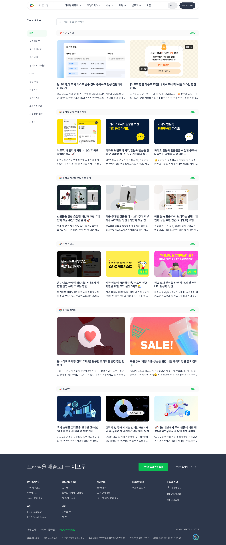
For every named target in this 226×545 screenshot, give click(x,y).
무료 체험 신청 (187, 5)
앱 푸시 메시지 (68, 498)
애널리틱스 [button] (92, 5)
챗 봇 (64, 517)
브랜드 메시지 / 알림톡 (72, 493)
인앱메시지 (32, 493)
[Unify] (39, 5)
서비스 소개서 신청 (183, 466)
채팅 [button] (121, 5)
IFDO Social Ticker (36, 517)
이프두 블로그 (138, 487)
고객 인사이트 (103, 493)
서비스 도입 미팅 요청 (153, 466)
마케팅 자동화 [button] (71, 5)
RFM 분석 (101, 487)
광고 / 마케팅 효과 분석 (108, 498)
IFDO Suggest (34, 512)
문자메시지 (67, 487)
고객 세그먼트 (33, 487)
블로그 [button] (135, 5)
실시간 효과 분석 (34, 498)
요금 (149, 5)
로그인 (172, 5)
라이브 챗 (66, 512)
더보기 (193, 33)
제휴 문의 (31, 529)
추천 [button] (108, 5)
